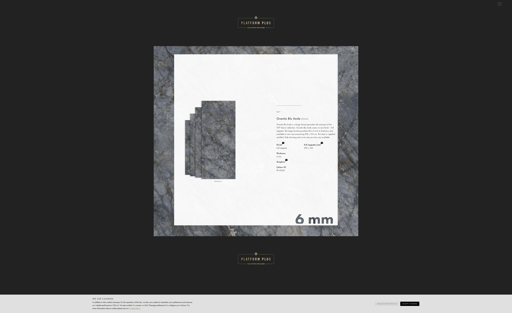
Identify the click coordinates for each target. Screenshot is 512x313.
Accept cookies (409, 304)
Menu (499, 4)
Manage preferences (387, 304)
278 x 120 (312, 146)
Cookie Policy (134, 308)
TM (279, 112)
